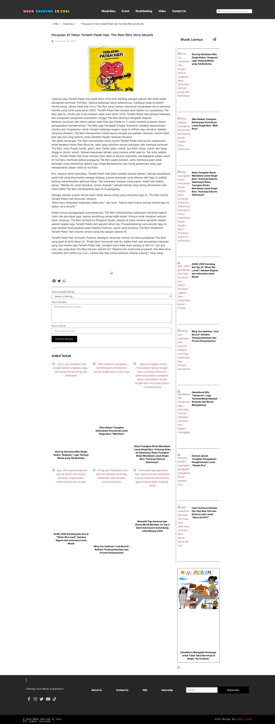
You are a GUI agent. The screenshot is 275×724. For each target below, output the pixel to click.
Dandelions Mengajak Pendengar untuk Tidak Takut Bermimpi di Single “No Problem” (198, 655)
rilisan (92, 106)
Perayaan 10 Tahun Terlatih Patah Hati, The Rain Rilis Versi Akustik (113, 24)
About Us (96, 690)
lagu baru (83, 253)
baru (147, 110)
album (155, 106)
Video (162, 11)
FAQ (145, 690)
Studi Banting (143, 11)
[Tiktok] (54, 699)
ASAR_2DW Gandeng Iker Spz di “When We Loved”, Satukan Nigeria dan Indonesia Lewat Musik (205, 270)
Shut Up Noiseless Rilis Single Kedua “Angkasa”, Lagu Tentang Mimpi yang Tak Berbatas (71, 454)
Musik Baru (108, 11)
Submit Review (64, 338)
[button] (54, 280)
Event (125, 11)
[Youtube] (48, 699)
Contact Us (179, 11)
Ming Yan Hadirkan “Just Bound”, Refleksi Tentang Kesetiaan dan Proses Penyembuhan (112, 549)
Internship (167, 690)
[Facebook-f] (29, 699)
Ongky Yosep (244, 719)
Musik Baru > (69, 24)
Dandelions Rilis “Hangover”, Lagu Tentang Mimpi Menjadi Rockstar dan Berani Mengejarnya (204, 398)
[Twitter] (41, 699)
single (66, 163)
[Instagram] (35, 699)
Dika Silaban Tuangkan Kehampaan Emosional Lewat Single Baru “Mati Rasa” (112, 430)
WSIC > (56, 24)
